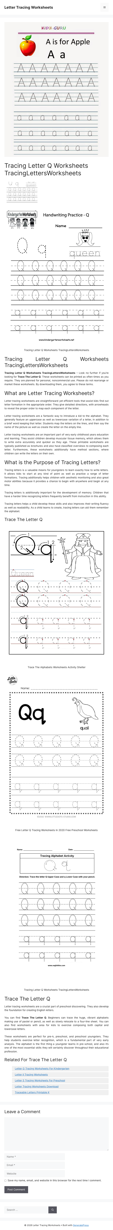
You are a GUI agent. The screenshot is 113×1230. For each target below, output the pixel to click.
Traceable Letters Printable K (32, 1092)
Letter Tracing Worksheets (28, 7)
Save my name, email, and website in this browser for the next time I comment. (55, 1180)
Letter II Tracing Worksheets (31, 1074)
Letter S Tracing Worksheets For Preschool (40, 1080)
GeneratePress (81, 1225)
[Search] (52, 1210)
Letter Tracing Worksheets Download (37, 1086)
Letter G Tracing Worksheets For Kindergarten (42, 1068)
